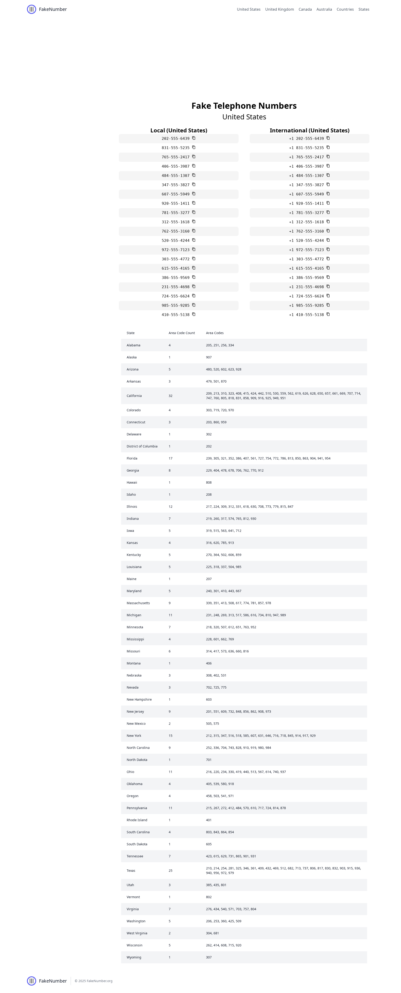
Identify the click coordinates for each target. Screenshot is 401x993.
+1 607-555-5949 (307, 194)
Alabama (133, 345)
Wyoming (134, 957)
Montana (134, 663)
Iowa (130, 530)
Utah (130, 885)
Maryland (134, 591)
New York (134, 735)
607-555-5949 (177, 194)
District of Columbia (142, 446)
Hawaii (132, 482)
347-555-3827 (177, 185)
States (364, 9)
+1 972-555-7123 (307, 250)
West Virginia (137, 933)
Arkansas (134, 381)
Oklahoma (134, 784)
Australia (324, 9)
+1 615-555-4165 (307, 268)
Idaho (131, 494)
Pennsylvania (137, 808)
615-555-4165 (177, 268)
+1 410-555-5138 (307, 315)
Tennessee (135, 856)
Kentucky (134, 554)
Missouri (133, 651)
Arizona (133, 369)
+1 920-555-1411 (307, 203)
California (134, 395)
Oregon (133, 796)
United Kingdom (279, 9)
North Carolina (138, 747)
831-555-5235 (177, 148)
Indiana (133, 518)
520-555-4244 (177, 240)
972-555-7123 (177, 250)
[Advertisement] (200, 53)
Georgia (133, 470)
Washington (136, 921)
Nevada (133, 687)
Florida (132, 458)
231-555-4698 (177, 287)
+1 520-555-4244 (307, 240)
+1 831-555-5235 (307, 148)
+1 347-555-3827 (307, 185)
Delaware (134, 434)
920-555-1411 (177, 203)
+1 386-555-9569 (307, 277)
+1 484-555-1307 (307, 175)
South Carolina (138, 832)
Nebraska (134, 675)
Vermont (133, 897)
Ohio (130, 771)
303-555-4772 (177, 259)
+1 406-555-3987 (307, 166)
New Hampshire (139, 699)
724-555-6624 (177, 296)
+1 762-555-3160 (307, 231)
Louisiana (134, 567)
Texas (131, 870)
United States (249, 9)
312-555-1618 (177, 222)
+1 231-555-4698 (307, 287)
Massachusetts (138, 603)
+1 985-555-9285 (307, 305)
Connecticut (136, 422)
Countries (345, 9)
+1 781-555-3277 (307, 213)
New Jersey (135, 711)
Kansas (132, 542)
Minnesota (135, 627)
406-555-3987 (177, 166)
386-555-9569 (177, 277)
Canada (305, 9)
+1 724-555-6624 (307, 296)
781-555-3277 (177, 213)
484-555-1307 (177, 175)
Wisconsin (134, 945)
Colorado (134, 410)
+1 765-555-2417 (307, 157)
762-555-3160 (177, 231)
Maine (131, 579)
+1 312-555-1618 (307, 222)
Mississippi (135, 639)
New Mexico (136, 723)
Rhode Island (137, 820)
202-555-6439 (177, 138)
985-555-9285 (177, 305)
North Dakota (137, 759)
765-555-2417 (177, 157)
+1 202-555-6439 (307, 138)
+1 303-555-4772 (307, 259)
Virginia (133, 909)
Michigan (134, 615)
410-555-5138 (177, 315)
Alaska (132, 357)
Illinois (132, 506)
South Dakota (137, 844)
